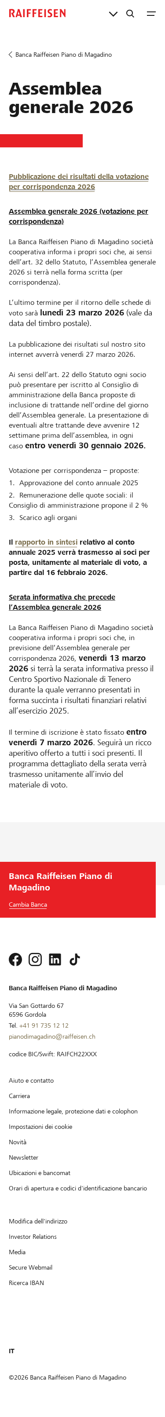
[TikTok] (74, 959)
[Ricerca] (130, 13)
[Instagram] (35, 959)
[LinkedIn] (55, 959)
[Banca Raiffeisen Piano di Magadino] (37, 13)
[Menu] (151, 13)
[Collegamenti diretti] (113, 13)
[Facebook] (15, 959)
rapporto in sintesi (46, 542)
